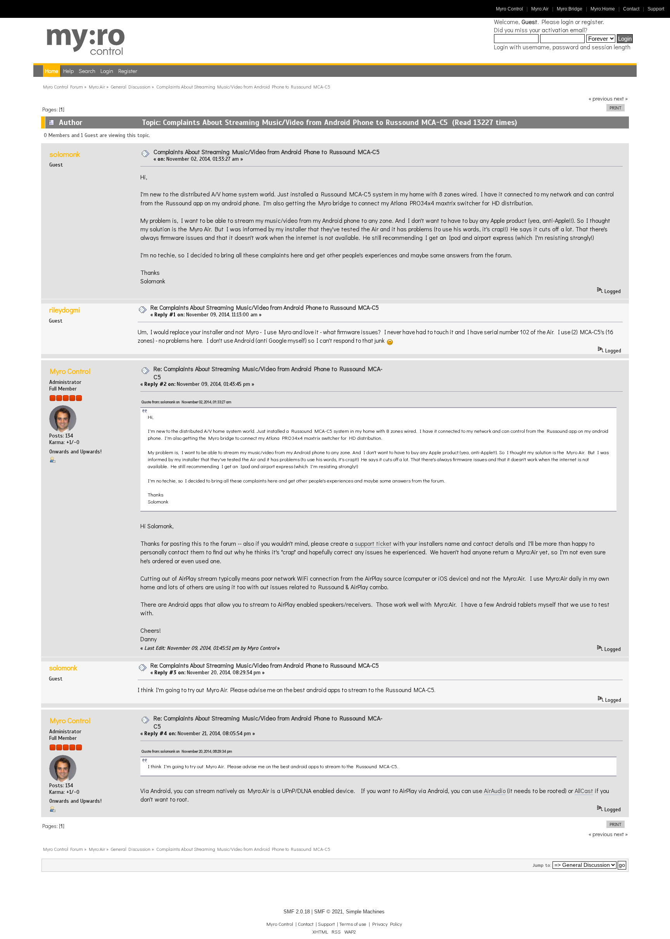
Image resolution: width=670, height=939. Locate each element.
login (567, 21)
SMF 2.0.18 (296, 912)
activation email (563, 30)
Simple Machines (365, 912)
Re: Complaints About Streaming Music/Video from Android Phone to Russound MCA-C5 (264, 307)
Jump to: (542, 865)
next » (621, 98)
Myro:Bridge (569, 9)
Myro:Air (540, 9)
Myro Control (509, 9)
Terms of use (352, 924)
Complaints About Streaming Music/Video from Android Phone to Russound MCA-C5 (267, 152)
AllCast (584, 790)
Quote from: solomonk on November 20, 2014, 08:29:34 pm (187, 751)
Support (656, 9)
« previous (601, 98)
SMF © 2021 (328, 912)
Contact (631, 9)
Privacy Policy (387, 924)
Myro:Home (603, 9)
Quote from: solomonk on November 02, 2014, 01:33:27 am (186, 401)
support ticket (373, 543)
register (592, 21)
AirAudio (495, 790)
